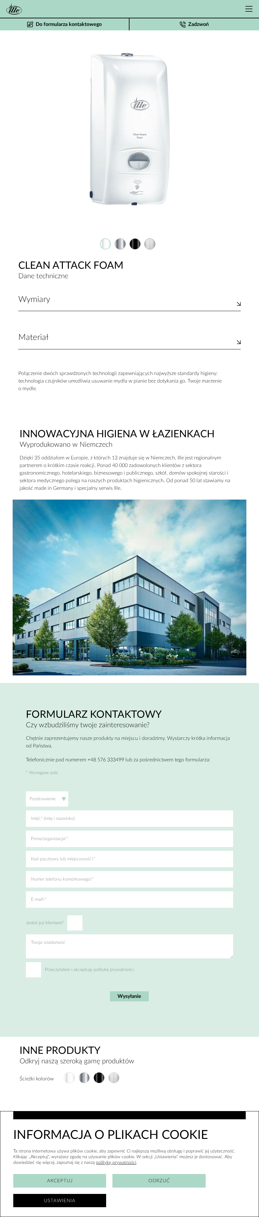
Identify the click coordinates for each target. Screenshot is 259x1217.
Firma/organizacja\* (49, 839)
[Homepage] (14, 9)
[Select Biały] (105, 243)
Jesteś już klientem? (44, 923)
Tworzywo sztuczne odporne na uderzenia (64, 345)
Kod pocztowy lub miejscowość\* (63, 859)
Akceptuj (60, 1180)
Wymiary (34, 299)
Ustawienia (59, 1200)
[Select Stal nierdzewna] (149, 243)
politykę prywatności (116, 1162)
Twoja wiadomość (48, 942)
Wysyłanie (129, 996)
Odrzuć (159, 1180)
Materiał (33, 337)
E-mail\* (38, 899)
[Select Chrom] (120, 243)
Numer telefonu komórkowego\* (62, 879)
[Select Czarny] (135, 243)
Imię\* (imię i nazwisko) (53, 818)
